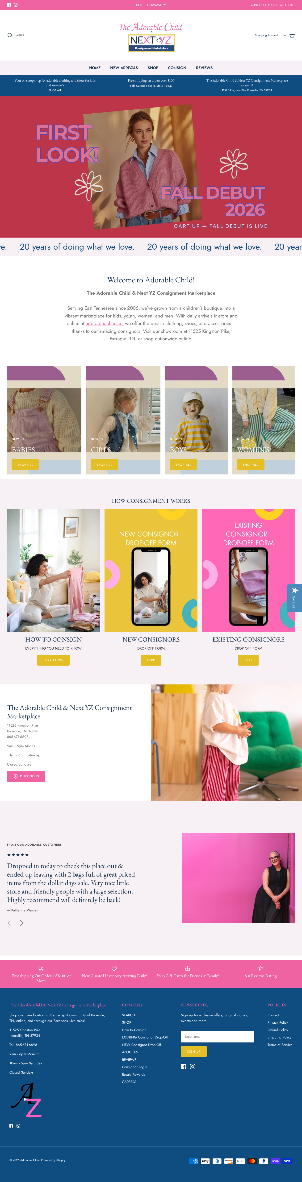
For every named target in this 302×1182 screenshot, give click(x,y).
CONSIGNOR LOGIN (264, 5)
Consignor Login (134, 1067)
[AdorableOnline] (151, 35)
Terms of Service (280, 1044)
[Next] (22, 923)
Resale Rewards (133, 1074)
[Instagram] (15, 5)
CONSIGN (177, 67)
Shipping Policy (279, 1037)
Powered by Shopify (53, 1160)
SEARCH (128, 1015)
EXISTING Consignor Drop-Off (145, 1037)
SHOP (153, 67)
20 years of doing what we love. (168, 246)
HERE (151, 660)
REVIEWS (204, 67)
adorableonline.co (104, 323)
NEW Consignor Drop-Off (141, 1044)
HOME (95, 67)
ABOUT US (287, 5)
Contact (273, 1015)
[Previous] (9, 923)
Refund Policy (278, 1030)
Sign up (193, 1051)
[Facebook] (9, 5)
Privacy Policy (278, 1022)
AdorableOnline (29, 1160)
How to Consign (134, 1030)
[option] (151, 167)
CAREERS (129, 1081)
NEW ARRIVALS (124, 67)
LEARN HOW (53, 660)
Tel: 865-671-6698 (23, 1044)
